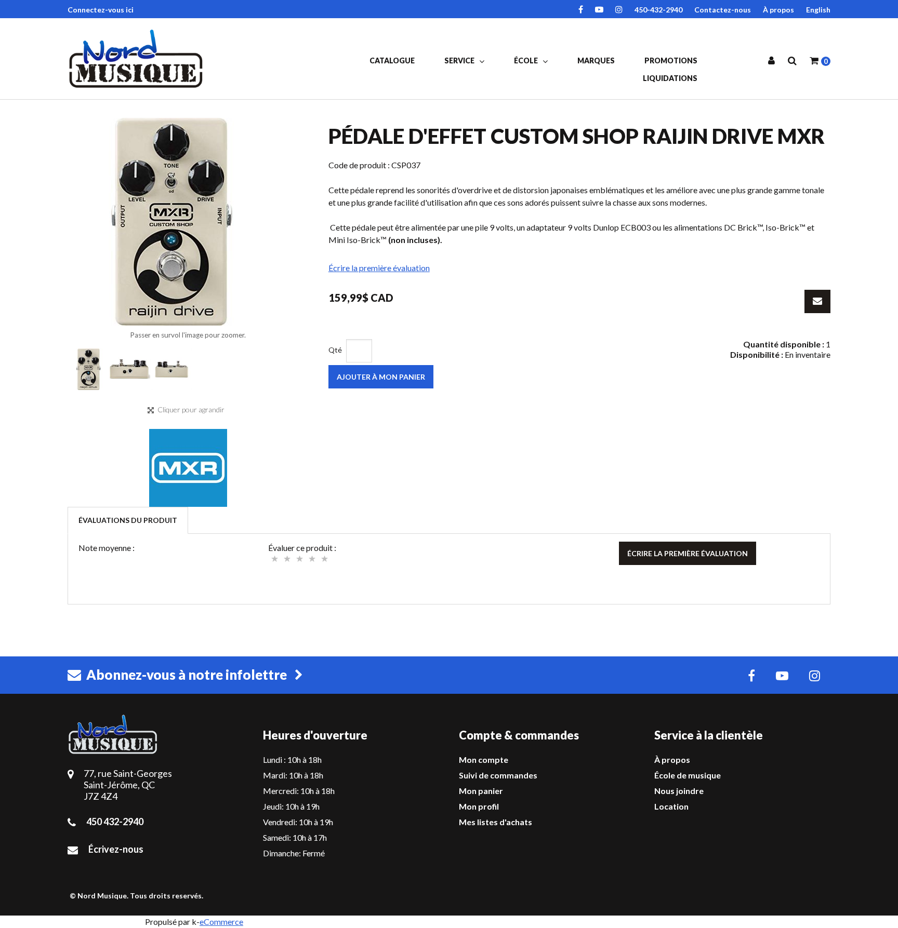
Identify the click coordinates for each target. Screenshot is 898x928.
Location (671, 806)
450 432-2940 (114, 821)
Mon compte (483, 759)
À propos (778, 9)
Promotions (670, 60)
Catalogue (392, 60)
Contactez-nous (722, 9)
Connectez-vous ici (101, 9)
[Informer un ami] (817, 301)
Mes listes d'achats (495, 822)
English (818, 9)
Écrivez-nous (115, 849)
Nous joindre (679, 791)
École (526, 60)
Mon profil (479, 806)
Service (460, 60)
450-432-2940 (658, 9)
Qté (335, 349)
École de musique (687, 775)
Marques (596, 60)
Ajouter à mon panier (381, 376)
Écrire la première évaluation (379, 268)
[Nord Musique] (138, 59)
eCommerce (221, 921)
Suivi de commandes (498, 775)
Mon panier (481, 791)
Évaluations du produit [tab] (127, 520)
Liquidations (670, 78)
